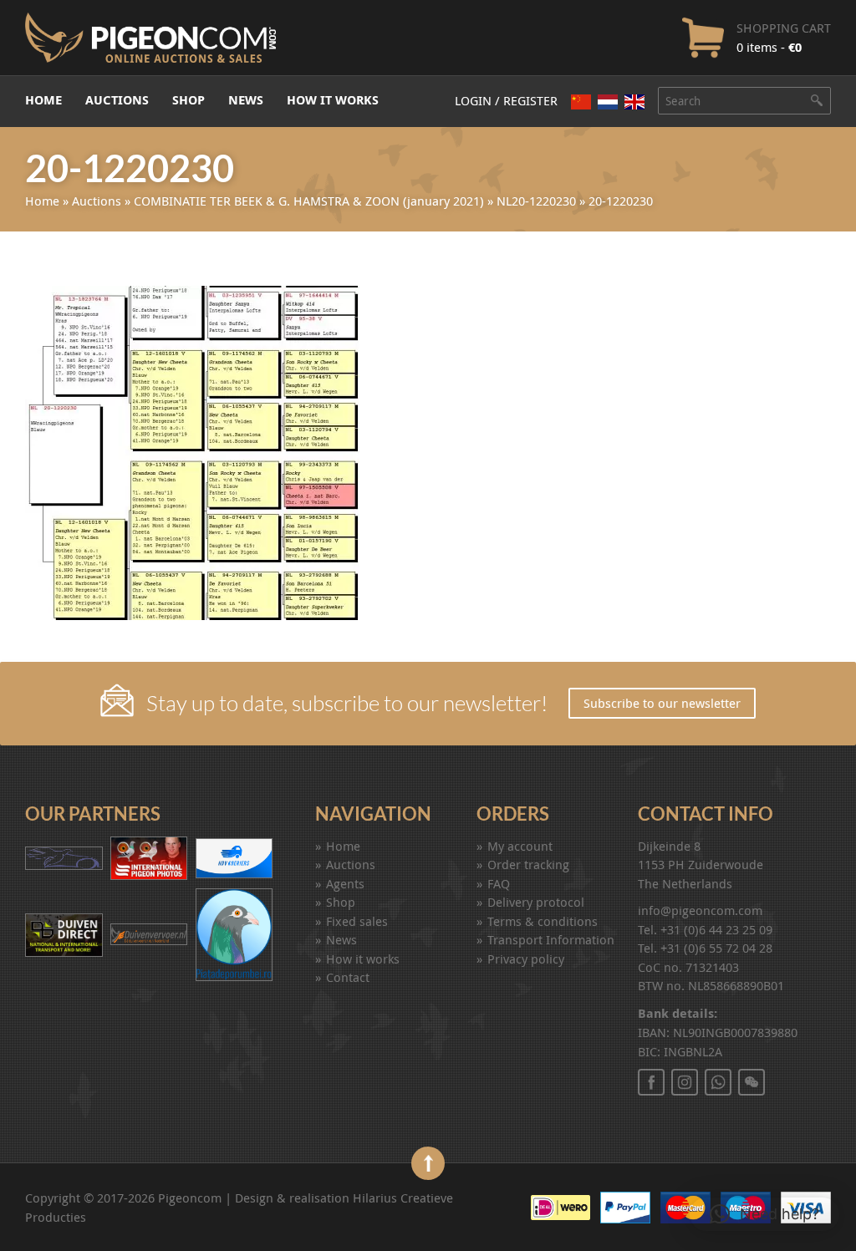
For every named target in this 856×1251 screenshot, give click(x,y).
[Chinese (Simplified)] (581, 101)
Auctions (117, 100)
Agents (345, 883)
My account (520, 845)
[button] (764, 1214)
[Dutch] (607, 101)
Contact (347, 977)
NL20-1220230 (536, 200)
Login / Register (506, 100)
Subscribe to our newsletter (662, 702)
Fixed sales (357, 921)
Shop (188, 100)
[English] (634, 102)
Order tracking (528, 864)
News (245, 100)
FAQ (498, 883)
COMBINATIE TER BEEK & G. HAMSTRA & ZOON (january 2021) (309, 200)
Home (43, 100)
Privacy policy (525, 958)
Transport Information (550, 939)
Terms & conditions (542, 921)
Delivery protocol (535, 901)
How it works (333, 100)
